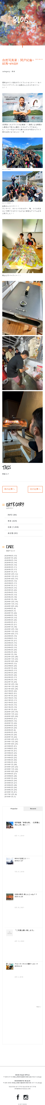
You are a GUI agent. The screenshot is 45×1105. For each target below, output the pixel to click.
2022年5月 (8, 673)
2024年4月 (8, 620)
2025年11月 (9, 576)
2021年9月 (8, 691)
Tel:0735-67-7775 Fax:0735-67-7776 (22, 1087)
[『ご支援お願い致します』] (9, 933)
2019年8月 (8, 748)
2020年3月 (8, 732)
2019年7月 (8, 751)
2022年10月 (9, 661)
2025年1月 (8, 599)
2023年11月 (9, 631)
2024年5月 (8, 618)
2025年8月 (8, 583)
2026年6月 (8, 560)
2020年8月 (8, 721)
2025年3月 (8, 595)
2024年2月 (8, 624)
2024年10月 (9, 606)
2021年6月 (8, 698)
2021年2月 (8, 707)
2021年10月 (9, 689)
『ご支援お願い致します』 (25, 930)
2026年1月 (8, 572)
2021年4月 (8, 702)
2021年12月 (9, 684)
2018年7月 (8, 778)
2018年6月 (8, 780)
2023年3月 (8, 650)
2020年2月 (8, 735)
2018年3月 (8, 787)
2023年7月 (8, 640)
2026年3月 (8, 567)
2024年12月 (9, 601)
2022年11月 (9, 659)
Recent (33, 809)
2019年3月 (8, 760)
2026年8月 (8, 556)
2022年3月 (8, 677)
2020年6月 (8, 725)
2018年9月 (8, 774)
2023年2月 (8, 652)
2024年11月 (9, 604)
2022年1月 (8, 682)
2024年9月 (8, 608)
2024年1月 (8, 627)
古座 (10, 527)
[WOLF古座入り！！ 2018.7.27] (9, 861)
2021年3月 (8, 705)
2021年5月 (8, 700)
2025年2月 (8, 597)
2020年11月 (9, 714)
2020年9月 (8, 719)
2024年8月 (8, 611)
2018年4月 (8, 785)
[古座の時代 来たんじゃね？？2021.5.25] (9, 897)
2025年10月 (9, 579)
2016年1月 (8, 797)
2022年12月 (9, 657)
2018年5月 (8, 783)
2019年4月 (8, 758)
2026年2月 (8, 569)
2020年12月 (9, 712)
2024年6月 (8, 615)
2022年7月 (8, 668)
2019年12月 (9, 739)
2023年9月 (8, 636)
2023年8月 (8, 638)
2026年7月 (8, 558)
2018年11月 (9, 769)
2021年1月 (8, 709)
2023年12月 (9, 629)
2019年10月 (9, 744)
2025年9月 (8, 581)
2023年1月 (8, 654)
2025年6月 (8, 588)
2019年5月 (8, 755)
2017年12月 (9, 794)
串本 (13, 71)
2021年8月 (8, 693)
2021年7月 (8, 696)
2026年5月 (8, 562)
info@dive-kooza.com (22, 1089)
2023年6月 (8, 643)
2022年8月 (8, 666)
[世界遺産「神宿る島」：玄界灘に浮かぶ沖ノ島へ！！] (9, 825)
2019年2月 (8, 762)
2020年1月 (8, 737)
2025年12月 (9, 574)
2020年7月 (8, 723)
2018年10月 (9, 771)
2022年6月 (8, 670)
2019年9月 (8, 746)
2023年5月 (8, 645)
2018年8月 (8, 776)
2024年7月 (8, 613)
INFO (10, 515)
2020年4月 (8, 730)
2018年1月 (8, 792)
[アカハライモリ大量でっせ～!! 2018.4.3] (9, 966)
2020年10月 (9, 716)
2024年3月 (8, 622)
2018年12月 (9, 767)
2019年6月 (8, 753)
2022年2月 (8, 679)
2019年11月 (9, 741)
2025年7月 (8, 585)
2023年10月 (9, 634)
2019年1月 (8, 764)
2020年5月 (8, 728)
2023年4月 (8, 647)
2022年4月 (8, 675)
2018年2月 (8, 790)
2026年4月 (8, 565)
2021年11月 (9, 686)
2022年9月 (8, 663)
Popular (14, 809)
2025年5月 (8, 590)
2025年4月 (8, 592)
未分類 (11, 533)
